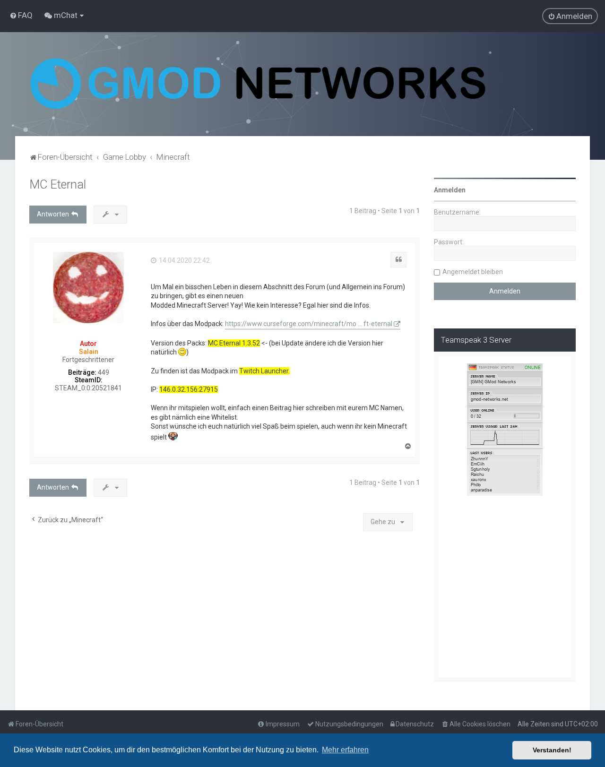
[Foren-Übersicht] (258, 84)
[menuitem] (21, 15)
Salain (88, 351)
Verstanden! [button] (552, 750)
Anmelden (450, 190)
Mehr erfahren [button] (345, 750)
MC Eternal (57, 184)
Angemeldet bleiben (472, 272)
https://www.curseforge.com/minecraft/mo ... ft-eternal (308, 323)
